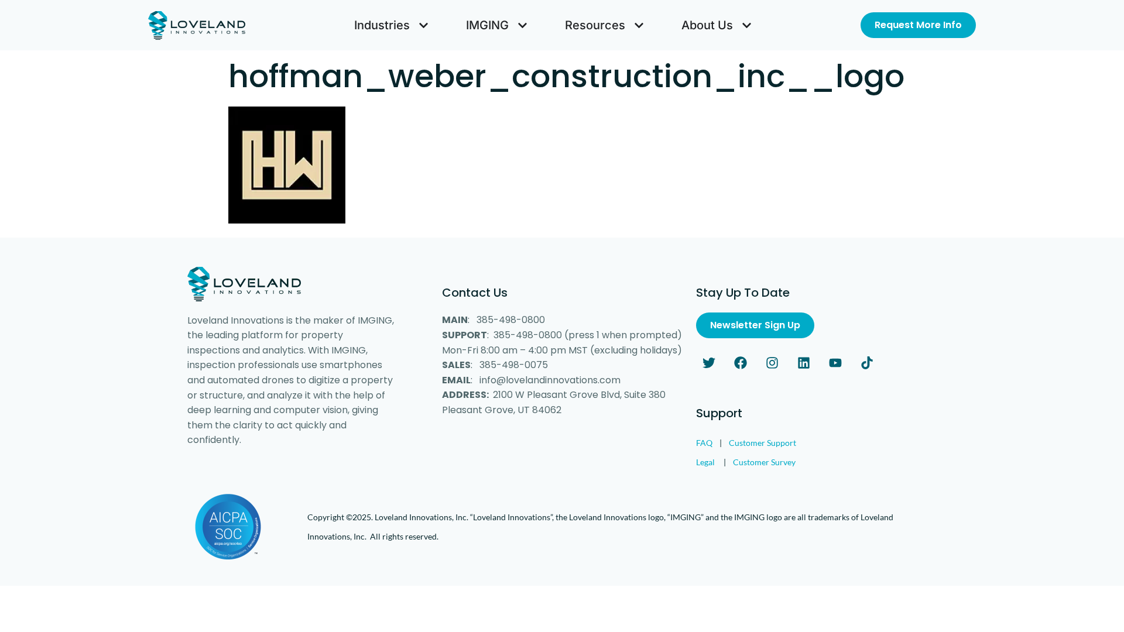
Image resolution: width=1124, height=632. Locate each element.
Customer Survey (764, 462)
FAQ (704, 443)
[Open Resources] (639, 25)
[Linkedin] (804, 363)
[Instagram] (772, 363)
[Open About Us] (747, 25)
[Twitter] (709, 363)
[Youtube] (835, 363)
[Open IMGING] (522, 25)
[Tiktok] (867, 363)
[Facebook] (740, 363)
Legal (705, 462)
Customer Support (762, 443)
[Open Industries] (424, 25)
